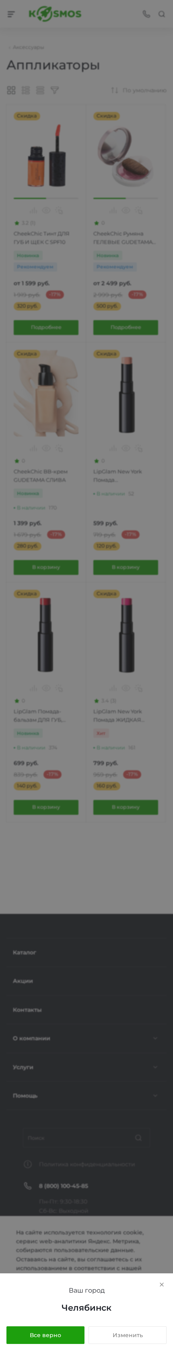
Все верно (45, 1335)
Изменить (128, 1335)
